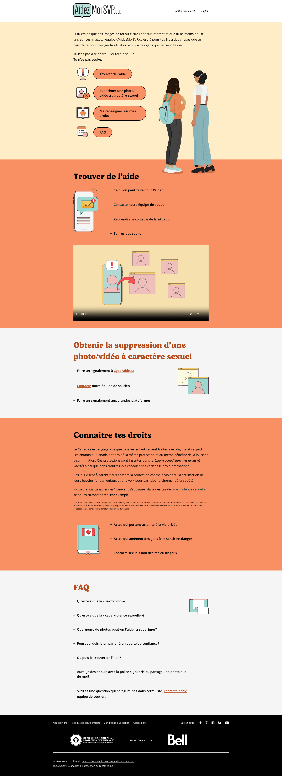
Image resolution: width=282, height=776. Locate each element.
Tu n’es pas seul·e (127, 233)
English (205, 11)
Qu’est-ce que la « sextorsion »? (101, 601)
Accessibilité (140, 722)
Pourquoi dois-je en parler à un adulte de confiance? (118, 643)
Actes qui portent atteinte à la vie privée (145, 524)
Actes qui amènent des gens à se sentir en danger (153, 538)
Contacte (121, 204)
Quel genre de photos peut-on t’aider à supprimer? (117, 629)
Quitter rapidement (184, 11)
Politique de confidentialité (85, 722)
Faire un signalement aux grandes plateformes (114, 400)
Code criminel (113, 508)
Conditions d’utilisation (117, 722)
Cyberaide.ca (124, 370)
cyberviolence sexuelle (188, 489)
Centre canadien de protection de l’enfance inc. (108, 761)
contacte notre (175, 691)
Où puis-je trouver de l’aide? (99, 657)
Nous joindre (60, 722)
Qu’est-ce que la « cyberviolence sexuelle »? (110, 615)
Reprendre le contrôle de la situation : (143, 219)
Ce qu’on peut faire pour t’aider (138, 190)
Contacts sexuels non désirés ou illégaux (145, 553)
